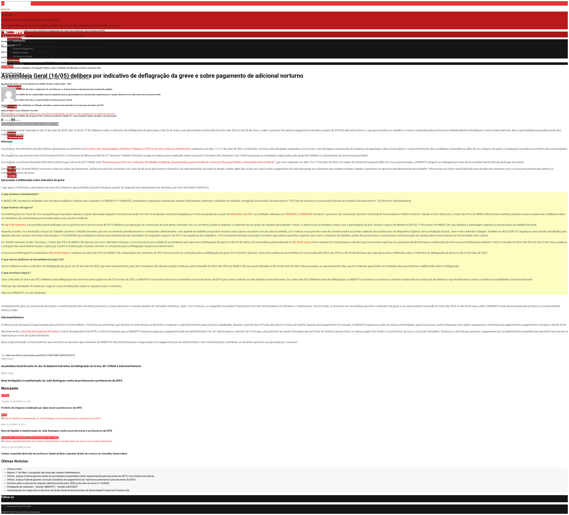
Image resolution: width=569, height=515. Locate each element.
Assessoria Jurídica (11, 437)
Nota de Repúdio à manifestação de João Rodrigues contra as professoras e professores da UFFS (56, 431)
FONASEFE (290, 214)
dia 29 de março (59, 253)
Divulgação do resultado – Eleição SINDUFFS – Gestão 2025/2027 (29, 41)
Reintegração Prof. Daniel (46, 437)
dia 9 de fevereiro (15, 225)
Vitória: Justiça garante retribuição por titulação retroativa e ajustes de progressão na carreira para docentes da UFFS (52, 105)
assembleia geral (32, 355)
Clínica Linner (7, 14)
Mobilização (27, 437)
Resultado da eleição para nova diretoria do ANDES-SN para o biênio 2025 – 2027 (36, 84)
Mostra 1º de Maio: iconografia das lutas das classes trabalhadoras (30, 20)
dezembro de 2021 (242, 214)
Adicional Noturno (15, 355)
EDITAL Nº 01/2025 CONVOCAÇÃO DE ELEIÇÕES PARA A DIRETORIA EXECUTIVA (35, 57)
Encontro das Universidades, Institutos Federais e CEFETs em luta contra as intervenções (138, 149)
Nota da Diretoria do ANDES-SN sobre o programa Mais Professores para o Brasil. (36, 100)
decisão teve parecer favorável (40, 332)
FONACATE (306, 214)
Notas (4, 415)
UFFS (72, 355)
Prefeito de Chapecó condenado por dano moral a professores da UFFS (41, 408)
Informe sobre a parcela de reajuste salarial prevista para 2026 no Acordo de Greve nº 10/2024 (42, 36)
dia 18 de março (301, 242)
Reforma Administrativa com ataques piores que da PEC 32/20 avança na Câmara (36, 62)
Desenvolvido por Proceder (19, 506)
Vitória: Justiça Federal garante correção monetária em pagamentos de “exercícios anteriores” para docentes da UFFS (53, 30)
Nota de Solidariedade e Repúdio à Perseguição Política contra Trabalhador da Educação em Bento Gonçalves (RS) (51, 68)
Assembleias (7, 66)
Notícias (5, 395)
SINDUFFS (64, 355)
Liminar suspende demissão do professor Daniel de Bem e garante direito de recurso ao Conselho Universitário (64, 453)
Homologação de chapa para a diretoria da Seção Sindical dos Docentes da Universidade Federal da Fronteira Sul (50, 46)
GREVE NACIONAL (49, 355)
